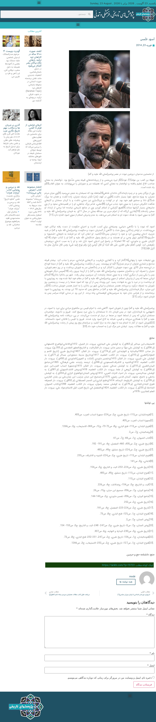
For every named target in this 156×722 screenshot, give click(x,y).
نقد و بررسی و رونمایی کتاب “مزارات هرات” (13, 190)
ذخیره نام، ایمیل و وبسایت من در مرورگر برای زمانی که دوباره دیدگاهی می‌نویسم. (109, 677)
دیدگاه (150, 614)
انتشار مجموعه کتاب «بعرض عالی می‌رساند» (34, 190)
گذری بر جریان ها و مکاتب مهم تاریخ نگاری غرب (11, 128)
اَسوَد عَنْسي (147, 39)
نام (152, 653)
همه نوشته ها (125, 582)
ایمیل (150, 665)
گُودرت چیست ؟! (11, 51)
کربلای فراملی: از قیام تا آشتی (33, 126)
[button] (39, 2)
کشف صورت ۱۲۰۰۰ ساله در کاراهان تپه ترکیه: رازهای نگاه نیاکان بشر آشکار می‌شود (33, 58)
